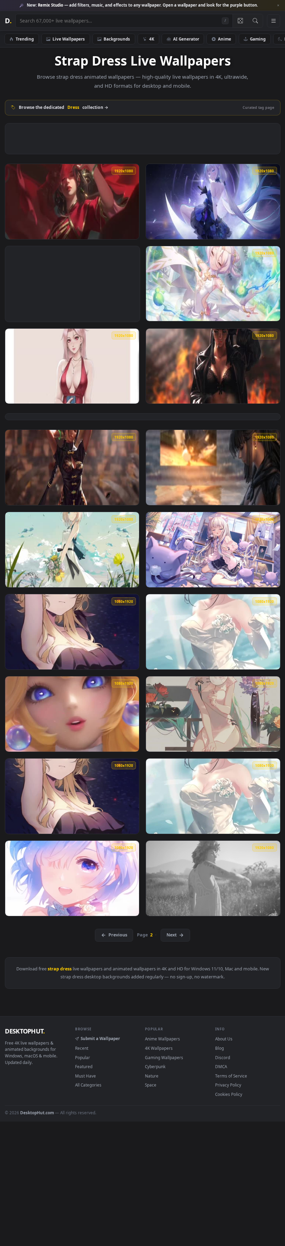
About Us (224, 1038)
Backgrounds (117, 39)
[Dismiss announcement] (278, 5)
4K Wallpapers (159, 1048)
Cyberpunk (155, 1066)
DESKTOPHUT (24, 1031)
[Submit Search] (255, 20)
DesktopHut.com (37, 1112)
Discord (222, 1057)
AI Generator (186, 39)
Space (150, 1085)
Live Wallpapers (68, 39)
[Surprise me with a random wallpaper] (240, 20)
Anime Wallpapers (162, 1038)
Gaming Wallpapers (164, 1057)
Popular (82, 1057)
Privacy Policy (228, 1085)
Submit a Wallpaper (100, 1038)
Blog (219, 1048)
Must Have (85, 1076)
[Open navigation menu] (273, 20)
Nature (151, 1076)
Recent (81, 1048)
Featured (83, 1066)
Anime (224, 39)
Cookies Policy (228, 1094)
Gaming (258, 39)
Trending (25, 39)
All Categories (88, 1085)
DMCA (221, 1066)
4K (151, 39)
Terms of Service (231, 1076)
